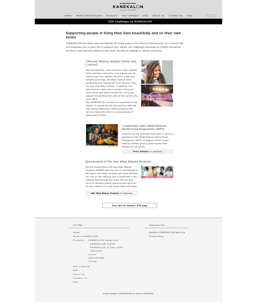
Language (210, 15)
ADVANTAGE (96, 257)
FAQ (189, 15)
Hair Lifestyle (130, 15)
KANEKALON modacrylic (103, 240)
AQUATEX (96, 251)
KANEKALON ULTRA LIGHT (107, 247)
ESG (145, 15)
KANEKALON (89, 15)
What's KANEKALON (85, 236)
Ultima (92, 261)
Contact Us (176, 15)
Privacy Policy (156, 236)
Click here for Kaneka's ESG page (129, 205)
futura (92, 254)
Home (68, 15)
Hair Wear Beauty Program (112, 193)
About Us (158, 15)
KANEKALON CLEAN (102, 244)
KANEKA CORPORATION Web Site (167, 232)
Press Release (147, 151)
